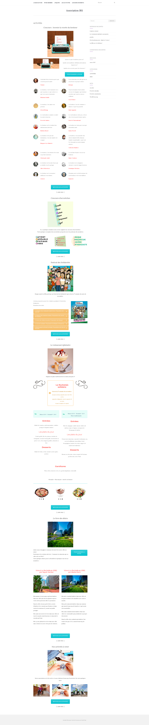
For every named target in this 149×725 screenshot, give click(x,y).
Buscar (112, 20)
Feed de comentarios (95, 94)
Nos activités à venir (60, 647)
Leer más (60, 192)
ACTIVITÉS (93, 73)
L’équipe (57, 2)
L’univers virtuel (94, 31)
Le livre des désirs (60, 518)
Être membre (48, 2)
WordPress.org (94, 97)
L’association (37, 2)
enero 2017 (92, 62)
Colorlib (73, 720)
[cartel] (79, 312)
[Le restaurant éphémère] (60, 361)
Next (89, 492)
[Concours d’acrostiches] (60, 214)
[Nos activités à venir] (60, 663)
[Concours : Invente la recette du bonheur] (60, 44)
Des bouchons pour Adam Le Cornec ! (100, 40)
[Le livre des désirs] (60, 534)
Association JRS (74, 10)
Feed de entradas (94, 91)
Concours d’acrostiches (60, 198)
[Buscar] (114, 2)
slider (91, 76)
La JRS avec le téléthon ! (96, 43)
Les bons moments (78, 2)
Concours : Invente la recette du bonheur (60, 27)
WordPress (83, 720)
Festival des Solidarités (60, 262)
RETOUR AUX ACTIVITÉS (60, 187)
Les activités (66, 2)
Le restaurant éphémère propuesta (99, 34)
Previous (31, 492)
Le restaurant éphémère (60, 345)
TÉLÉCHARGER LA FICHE (74, 74)
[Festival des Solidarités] (60, 278)
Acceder (92, 88)
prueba (91, 37)
